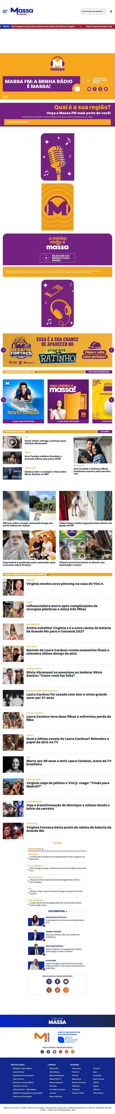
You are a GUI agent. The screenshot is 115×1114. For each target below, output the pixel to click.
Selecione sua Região (92, 11)
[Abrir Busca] (111, 11)
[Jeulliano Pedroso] (36, 949)
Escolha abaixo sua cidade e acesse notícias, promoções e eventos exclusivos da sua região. (57, 117)
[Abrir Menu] (5, 11)
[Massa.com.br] (21, 11)
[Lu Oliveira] (36, 964)
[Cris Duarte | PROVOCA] (36, 920)
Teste (6, 97)
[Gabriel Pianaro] (36, 934)
